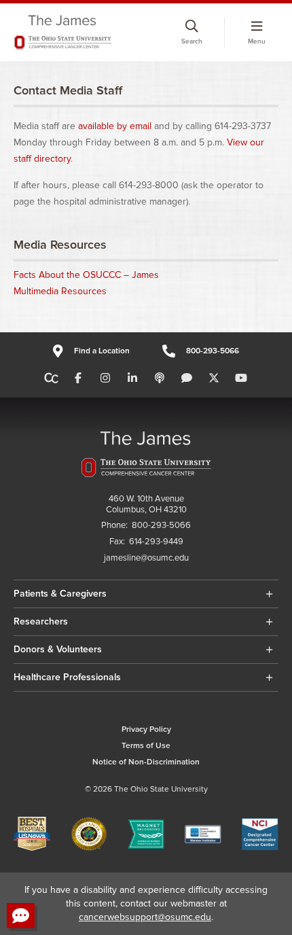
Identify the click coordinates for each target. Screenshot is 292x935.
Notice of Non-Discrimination (146, 762)
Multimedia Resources (60, 291)
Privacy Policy (146, 729)
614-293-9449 (156, 542)
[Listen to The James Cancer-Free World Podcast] (159, 378)
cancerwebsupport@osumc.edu (145, 917)
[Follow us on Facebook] (78, 378)
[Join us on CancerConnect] (51, 378)
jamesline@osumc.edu (146, 558)
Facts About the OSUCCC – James (86, 275)
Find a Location (101, 351)
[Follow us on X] (213, 378)
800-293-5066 (212, 351)
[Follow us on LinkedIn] (132, 378)
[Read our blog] (186, 378)
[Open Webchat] (21, 915)
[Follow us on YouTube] (241, 378)
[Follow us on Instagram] (105, 378)
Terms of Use (146, 746)
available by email (114, 126)
